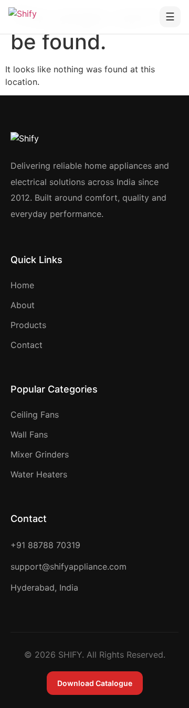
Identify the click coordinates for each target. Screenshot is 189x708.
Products (28, 325)
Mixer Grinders (39, 454)
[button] (170, 16)
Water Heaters (38, 474)
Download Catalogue (94, 683)
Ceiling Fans (34, 414)
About (22, 305)
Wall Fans (29, 434)
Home (22, 285)
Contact (26, 345)
